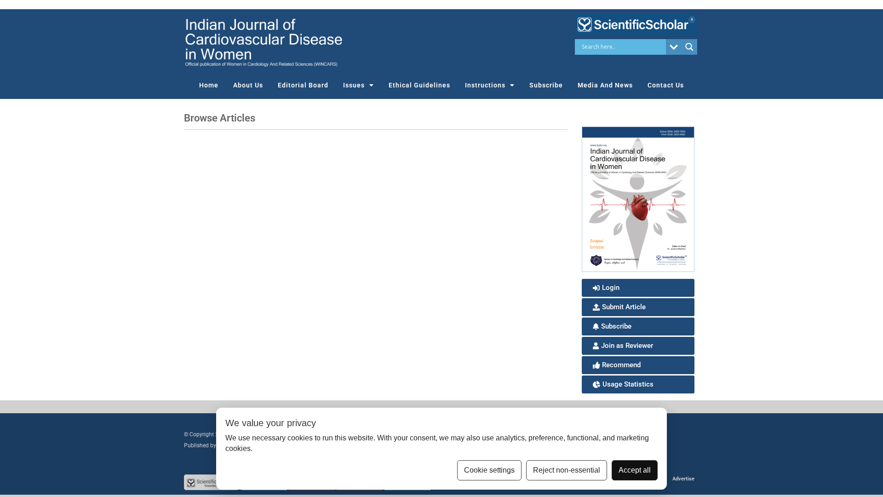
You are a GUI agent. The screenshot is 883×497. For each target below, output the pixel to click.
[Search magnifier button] (689, 47)
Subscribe (546, 85)
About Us (248, 85)
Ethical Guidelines (419, 85)
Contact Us (666, 85)
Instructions (485, 85)
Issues (354, 85)
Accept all (635, 470)
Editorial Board (303, 85)
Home (208, 85)
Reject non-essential (566, 470)
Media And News (605, 85)
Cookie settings (489, 470)
